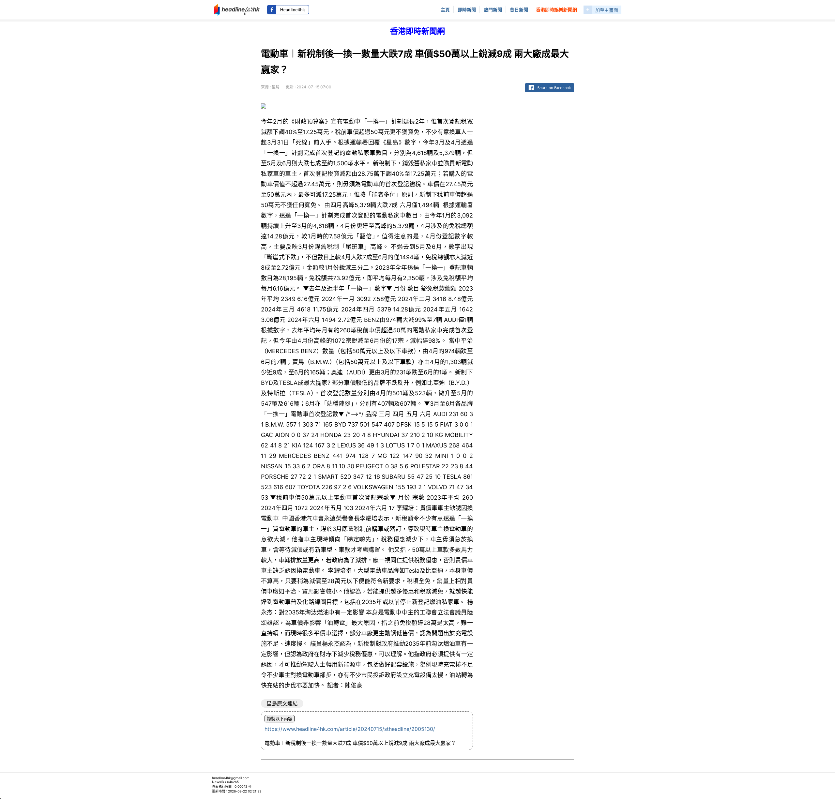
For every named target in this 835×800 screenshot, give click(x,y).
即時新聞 (467, 9)
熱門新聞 (493, 9)
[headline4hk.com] (237, 9)
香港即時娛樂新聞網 (556, 9)
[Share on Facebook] (549, 92)
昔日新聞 (519, 9)
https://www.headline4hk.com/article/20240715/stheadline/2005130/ (350, 729)
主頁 (445, 9)
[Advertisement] (528, 201)
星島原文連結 (282, 703)
